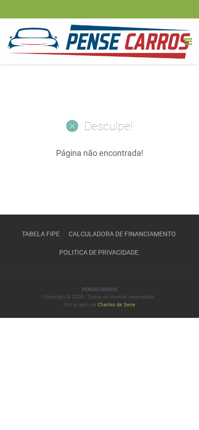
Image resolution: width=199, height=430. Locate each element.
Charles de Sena (116, 305)
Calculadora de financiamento (122, 234)
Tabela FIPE (41, 234)
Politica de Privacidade (98, 252)
